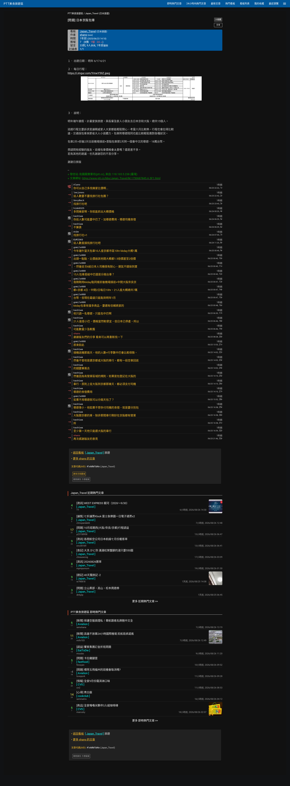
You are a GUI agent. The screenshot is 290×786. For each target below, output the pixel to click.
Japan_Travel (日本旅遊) (97, 13)
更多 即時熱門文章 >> (145, 720)
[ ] (85, 506)
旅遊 (90, 452)
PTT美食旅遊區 (75, 13)
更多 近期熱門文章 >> (145, 601)
